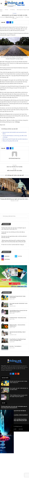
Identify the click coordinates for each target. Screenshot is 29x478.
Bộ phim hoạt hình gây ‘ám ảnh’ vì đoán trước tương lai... (17, 297)
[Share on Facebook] (10, 22)
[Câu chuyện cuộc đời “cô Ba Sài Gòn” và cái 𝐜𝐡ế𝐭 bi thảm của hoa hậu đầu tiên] (4, 305)
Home (1, 9)
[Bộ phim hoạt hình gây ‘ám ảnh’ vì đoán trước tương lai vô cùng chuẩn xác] (4, 298)
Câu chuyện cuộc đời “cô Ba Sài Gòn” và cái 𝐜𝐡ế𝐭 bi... (18, 304)
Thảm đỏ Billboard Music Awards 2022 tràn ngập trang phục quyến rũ (18, 311)
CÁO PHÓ (21, 429)
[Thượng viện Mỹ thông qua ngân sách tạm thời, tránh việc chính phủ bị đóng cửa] (14, 187)
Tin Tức (6, 9)
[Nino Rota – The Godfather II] (4, 348)
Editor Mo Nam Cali (10, 17)
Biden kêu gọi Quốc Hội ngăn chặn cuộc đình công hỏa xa (15, 139)
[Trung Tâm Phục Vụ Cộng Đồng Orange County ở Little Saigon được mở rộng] (4, 341)
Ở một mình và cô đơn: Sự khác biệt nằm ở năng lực (12, 244)
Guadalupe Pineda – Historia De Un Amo (18, 317)
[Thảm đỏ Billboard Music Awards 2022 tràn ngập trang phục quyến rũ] (4, 312)
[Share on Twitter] (12, 22)
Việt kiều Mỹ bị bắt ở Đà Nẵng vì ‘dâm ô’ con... (18, 332)
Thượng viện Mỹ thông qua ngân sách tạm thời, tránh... (14, 199)
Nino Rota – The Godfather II (15, 346)
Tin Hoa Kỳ (12, 9)
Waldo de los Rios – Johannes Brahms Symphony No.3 (17, 325)
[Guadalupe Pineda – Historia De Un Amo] (4, 319)
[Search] (27, 3)
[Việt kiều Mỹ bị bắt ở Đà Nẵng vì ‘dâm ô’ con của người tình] (4, 333)
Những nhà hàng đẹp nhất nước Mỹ (10, 140)
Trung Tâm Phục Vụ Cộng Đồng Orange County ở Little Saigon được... (18, 340)
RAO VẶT (14, 429)
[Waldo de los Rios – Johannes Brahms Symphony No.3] (4, 326)
